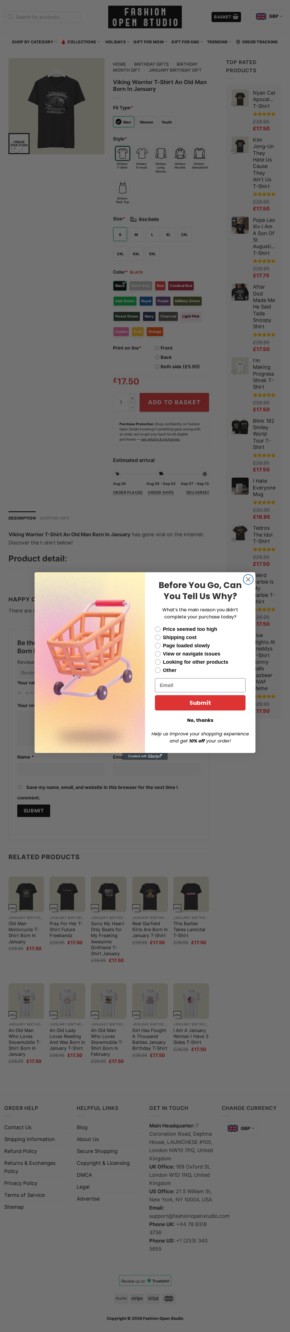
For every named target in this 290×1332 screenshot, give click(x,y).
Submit (200, 703)
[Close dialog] (248, 579)
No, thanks (200, 720)
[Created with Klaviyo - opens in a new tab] (145, 756)
